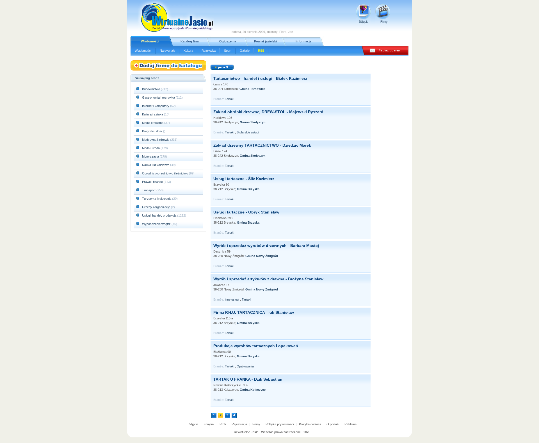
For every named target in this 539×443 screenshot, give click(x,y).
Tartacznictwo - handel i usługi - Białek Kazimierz (260, 78)
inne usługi (232, 299)
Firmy (256, 424)
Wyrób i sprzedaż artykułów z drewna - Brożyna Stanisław (268, 279)
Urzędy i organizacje (156, 207)
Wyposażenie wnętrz (157, 224)
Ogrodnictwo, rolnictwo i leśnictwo (165, 173)
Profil (223, 424)
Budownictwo (151, 89)
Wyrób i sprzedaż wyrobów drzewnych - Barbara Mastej (266, 245)
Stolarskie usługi (248, 132)
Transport (149, 190)
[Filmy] (382, 14)
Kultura (188, 50)
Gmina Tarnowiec (252, 88)
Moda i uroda (151, 148)
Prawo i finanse (153, 181)
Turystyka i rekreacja (157, 198)
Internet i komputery (156, 106)
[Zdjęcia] (363, 14)
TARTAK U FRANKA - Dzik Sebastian (247, 379)
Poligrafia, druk (152, 131)
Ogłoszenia (227, 41)
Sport (227, 50)
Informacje (303, 41)
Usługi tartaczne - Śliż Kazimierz (243, 178)
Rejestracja (239, 424)
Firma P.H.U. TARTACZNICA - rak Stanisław (253, 312)
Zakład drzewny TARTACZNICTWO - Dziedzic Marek (262, 145)
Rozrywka (209, 50)
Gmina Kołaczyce (253, 389)
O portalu (332, 424)
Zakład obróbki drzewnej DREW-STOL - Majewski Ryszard (268, 112)
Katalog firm (190, 41)
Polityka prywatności (280, 424)
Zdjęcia (193, 424)
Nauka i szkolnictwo (156, 165)
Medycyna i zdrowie (156, 139)
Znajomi (209, 424)
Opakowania (245, 366)
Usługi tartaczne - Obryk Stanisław (246, 212)
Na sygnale (167, 50)
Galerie (245, 50)
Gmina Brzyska (248, 189)
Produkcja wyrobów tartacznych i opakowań (255, 346)
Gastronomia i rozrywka (159, 97)
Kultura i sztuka (153, 114)
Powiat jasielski (265, 41)
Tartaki (229, 99)
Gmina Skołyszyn (253, 122)
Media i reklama (153, 122)
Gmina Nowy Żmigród (261, 256)
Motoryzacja (151, 156)
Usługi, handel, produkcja (159, 215)
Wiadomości (150, 41)
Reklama (350, 424)
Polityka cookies (310, 424)
